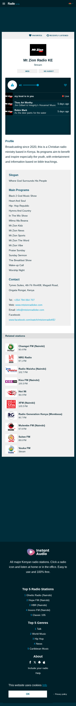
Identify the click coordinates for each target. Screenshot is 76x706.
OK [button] (28, 694)
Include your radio (38, 668)
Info (44, 685)
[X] (34, 662)
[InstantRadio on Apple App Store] (44, 662)
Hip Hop (39, 638)
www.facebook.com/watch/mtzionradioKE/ (32, 319)
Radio (14, 3)
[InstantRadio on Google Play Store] (39, 662)
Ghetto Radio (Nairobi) (39, 595)
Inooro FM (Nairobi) (39, 610)
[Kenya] (71, 3)
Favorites (37, 35)
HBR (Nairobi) (39, 605)
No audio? (49, 71)
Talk (39, 628)
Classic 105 (39, 615)
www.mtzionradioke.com (28, 304)
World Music (39, 633)
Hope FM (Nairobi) (39, 600)
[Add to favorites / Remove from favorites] (65, 85)
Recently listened (58, 35)
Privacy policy (61, 694)
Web (27, 71)
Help (38, 673)
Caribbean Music (39, 648)
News (39, 643)
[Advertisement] (38, 19)
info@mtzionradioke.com (30, 309)
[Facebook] (30, 662)
